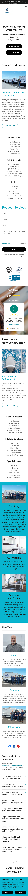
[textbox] (14, 213)
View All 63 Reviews (14, 300)
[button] (25, 6)
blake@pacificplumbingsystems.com (12, 765)
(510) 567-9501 (14, 52)
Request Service (14, 46)
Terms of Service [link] (16, 256)
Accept (20, 892)
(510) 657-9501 (10, 405)
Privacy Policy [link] (8, 256)
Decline (7, 892)
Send (14, 249)
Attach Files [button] (6, 243)
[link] (7, 6)
